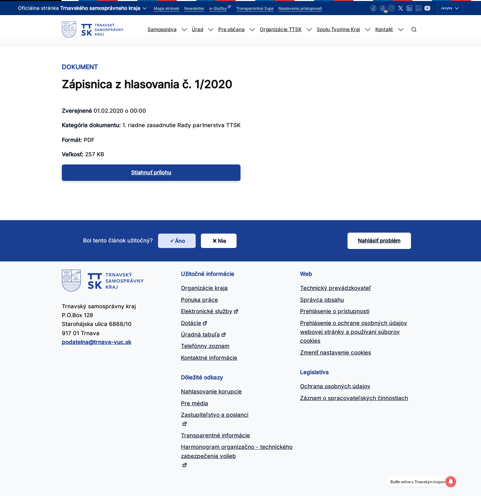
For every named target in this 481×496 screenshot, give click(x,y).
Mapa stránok (166, 8)
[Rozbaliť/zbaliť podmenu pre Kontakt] (400, 29)
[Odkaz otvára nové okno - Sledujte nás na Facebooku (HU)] (382, 8)
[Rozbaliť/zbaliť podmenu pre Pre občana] (252, 29)
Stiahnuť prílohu (151, 172)
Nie (222, 241)
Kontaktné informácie (209, 357)
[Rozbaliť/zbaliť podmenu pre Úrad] (210, 29)
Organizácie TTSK (280, 29)
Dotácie (191, 323)
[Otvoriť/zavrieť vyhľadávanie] (413, 29)
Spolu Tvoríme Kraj (338, 29)
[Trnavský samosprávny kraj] (92, 29)
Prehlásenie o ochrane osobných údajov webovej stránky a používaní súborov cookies (353, 332)
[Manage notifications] (450, 481)
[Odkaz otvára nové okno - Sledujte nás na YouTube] (427, 8)
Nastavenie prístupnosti (300, 8)
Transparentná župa (255, 8)
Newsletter (194, 8)
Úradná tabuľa (200, 334)
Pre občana (231, 29)
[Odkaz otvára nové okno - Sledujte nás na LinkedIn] (409, 8)
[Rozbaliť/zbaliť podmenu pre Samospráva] (184, 29)
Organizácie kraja (204, 288)
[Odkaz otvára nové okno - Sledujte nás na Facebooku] (373, 8)
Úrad (197, 29)
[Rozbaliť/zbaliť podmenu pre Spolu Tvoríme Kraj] (367, 29)
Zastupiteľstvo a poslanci (214, 414)
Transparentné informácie (215, 435)
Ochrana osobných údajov (335, 386)
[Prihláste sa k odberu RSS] (418, 8)
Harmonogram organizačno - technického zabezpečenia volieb (237, 451)
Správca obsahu (322, 299)
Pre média (194, 403)
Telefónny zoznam (205, 346)
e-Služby (218, 8)
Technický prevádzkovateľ (335, 288)
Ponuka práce (199, 299)
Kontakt (384, 29)
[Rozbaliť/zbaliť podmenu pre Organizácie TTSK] (309, 29)
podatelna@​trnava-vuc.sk (96, 342)
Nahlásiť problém (379, 240)
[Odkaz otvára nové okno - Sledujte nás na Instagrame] (391, 8)
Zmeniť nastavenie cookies (335, 352)
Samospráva (162, 29)
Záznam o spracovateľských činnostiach (354, 398)
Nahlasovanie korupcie (211, 391)
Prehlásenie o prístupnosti (334, 311)
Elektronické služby (206, 311)
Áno (180, 241)
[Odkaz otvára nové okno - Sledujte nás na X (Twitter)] (400, 8)
